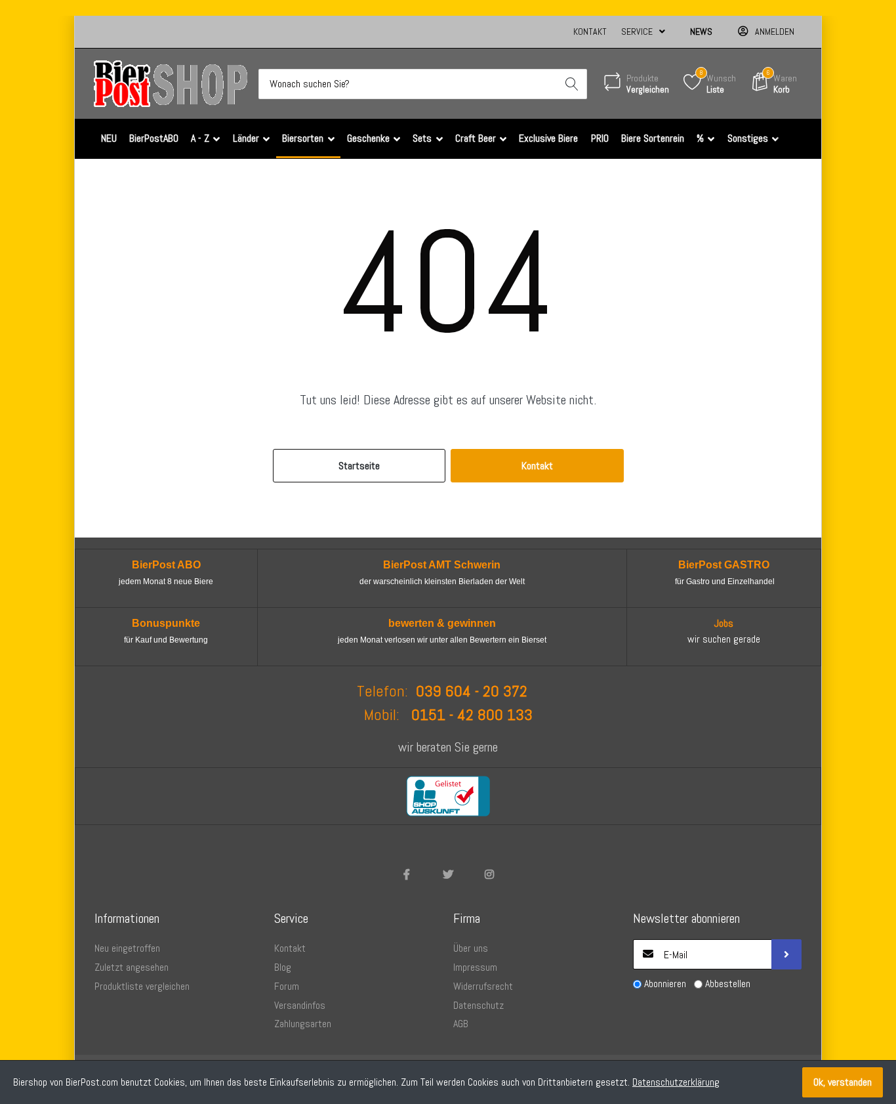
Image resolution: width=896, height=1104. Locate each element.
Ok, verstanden (842, 1082)
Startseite (359, 466)
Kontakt (590, 31)
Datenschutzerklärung (676, 1082)
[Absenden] (786, 954)
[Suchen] (572, 84)
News (701, 31)
